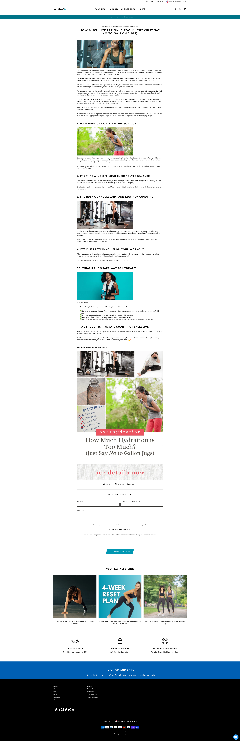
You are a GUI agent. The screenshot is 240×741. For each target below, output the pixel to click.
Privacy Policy (91, 689)
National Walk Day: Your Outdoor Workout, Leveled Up (165, 622)
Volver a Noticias (121, 551)
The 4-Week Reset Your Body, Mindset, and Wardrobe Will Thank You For (120, 622)
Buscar (55, 686)
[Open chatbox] (235, 737)
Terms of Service (92, 697)
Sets (142, 9)
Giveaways (56, 700)
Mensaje (80, 510)
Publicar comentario (119, 529)
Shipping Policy (92, 694)
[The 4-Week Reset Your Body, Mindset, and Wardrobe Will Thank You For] (120, 596)
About (55, 689)
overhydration (114, 26)
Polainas (100, 9)
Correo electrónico (130, 501)
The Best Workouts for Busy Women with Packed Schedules (75, 622)
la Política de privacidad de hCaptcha (128, 535)
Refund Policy (91, 691)
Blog (54, 691)
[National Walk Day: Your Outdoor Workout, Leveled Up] (165, 596)
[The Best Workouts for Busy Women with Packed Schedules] (74, 596)
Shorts (114, 9)
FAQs (55, 694)
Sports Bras (128, 9)
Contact (89, 686)
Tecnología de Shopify (120, 734)
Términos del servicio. (149, 535)
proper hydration (123, 26)
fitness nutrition (106, 26)
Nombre (80, 501)
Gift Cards (56, 697)
